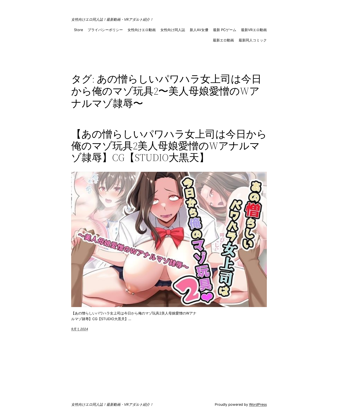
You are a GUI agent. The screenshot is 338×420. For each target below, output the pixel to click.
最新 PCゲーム (224, 30)
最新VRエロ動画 (254, 30)
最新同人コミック (253, 40)
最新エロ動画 (223, 40)
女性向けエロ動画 (142, 30)
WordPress (258, 404)
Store (78, 30)
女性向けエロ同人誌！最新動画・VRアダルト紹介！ (112, 19)
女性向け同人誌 (172, 30)
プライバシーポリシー (105, 30)
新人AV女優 (199, 30)
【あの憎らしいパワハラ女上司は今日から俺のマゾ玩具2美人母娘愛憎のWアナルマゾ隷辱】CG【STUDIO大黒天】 (169, 145)
